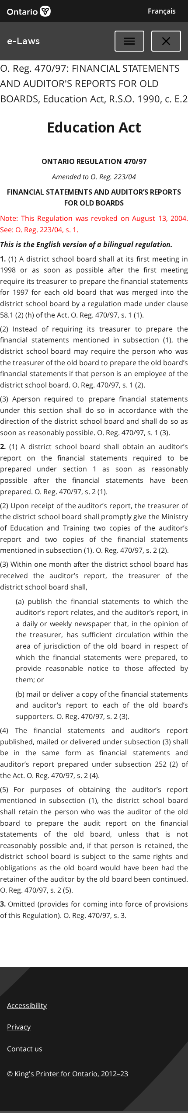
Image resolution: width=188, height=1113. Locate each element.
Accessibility (27, 1005)
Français (162, 11)
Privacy (19, 1027)
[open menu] (129, 41)
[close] (166, 41)
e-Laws (23, 41)
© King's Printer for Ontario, (67, 1073)
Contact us (24, 1049)
